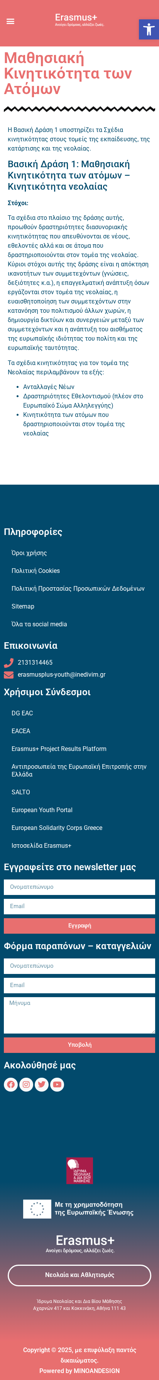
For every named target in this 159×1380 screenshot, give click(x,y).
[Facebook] (11, 1085)
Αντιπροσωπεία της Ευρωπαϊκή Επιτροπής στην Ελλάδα (79, 770)
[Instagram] (26, 1085)
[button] (149, 29)
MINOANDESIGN (97, 1371)
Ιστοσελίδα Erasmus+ (41, 845)
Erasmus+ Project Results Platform (59, 749)
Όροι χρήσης (29, 553)
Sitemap (23, 606)
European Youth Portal (42, 810)
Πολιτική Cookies (36, 570)
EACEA (21, 731)
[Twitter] (42, 1085)
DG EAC (22, 713)
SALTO (21, 792)
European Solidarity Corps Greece (57, 827)
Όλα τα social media (39, 624)
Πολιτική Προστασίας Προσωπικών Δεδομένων (78, 588)
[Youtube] (57, 1085)
